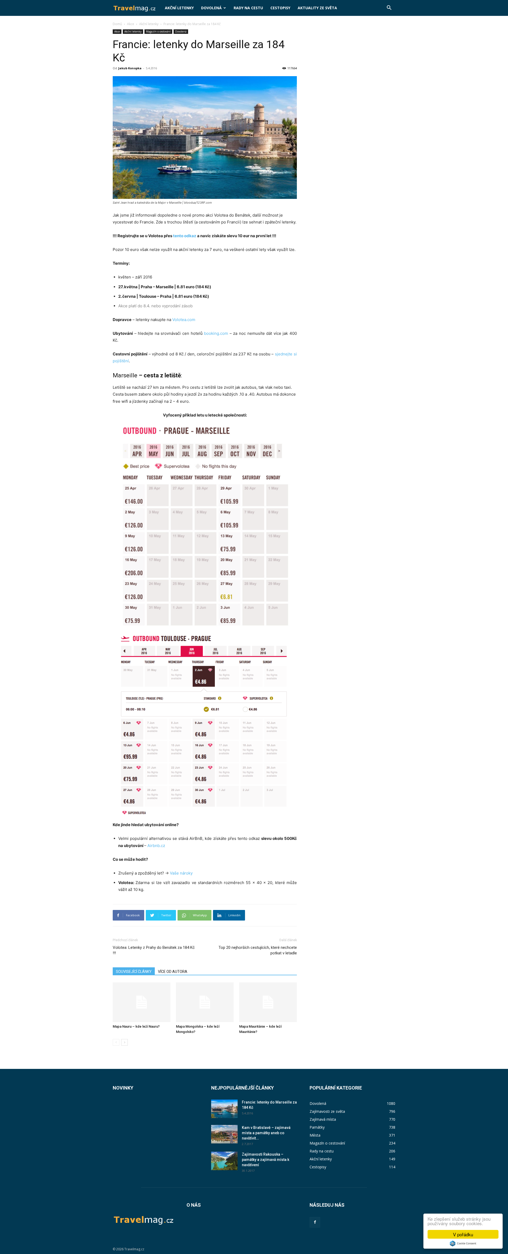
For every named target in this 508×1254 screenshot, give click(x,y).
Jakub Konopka (130, 68)
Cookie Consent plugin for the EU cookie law (463, 1243)
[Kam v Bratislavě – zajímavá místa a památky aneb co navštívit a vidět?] (224, 1134)
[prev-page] (116, 1042)
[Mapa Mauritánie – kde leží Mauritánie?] (268, 1002)
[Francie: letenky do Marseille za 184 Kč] (224, 1109)
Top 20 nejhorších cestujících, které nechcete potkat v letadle (258, 950)
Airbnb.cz (156, 845)
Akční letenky (179, 7)
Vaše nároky (181, 873)
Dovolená (211, 7)
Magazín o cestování (158, 31)
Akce (130, 24)
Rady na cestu (248, 7)
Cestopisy (280, 7)
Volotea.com (183, 319)
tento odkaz (184, 235)
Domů (117, 24)
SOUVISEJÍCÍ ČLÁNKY (134, 971)
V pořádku (463, 1234)
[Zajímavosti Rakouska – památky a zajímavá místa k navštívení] (224, 1161)
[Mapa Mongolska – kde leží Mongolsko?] (205, 1002)
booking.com (216, 333)
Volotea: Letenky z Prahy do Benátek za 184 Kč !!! (154, 950)
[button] (389, 8)
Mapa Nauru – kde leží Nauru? (136, 1026)
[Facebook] (315, 1222)
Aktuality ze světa (317, 7)
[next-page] (124, 1042)
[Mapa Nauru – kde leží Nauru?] (141, 1002)
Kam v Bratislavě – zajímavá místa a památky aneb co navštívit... (266, 1132)
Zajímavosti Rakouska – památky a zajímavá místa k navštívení (265, 1159)
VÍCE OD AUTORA (172, 971)
